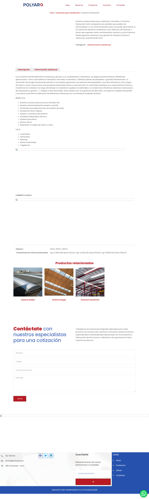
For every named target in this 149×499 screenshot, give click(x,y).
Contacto (107, 5)
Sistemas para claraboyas (68, 13)
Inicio (67, 5)
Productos (92, 5)
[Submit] (93, 482)
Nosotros (79, 5)
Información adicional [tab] (46, 69)
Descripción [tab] (24, 69)
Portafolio (120, 5)
